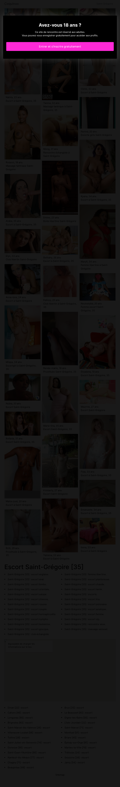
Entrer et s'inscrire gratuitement (60, 46)
